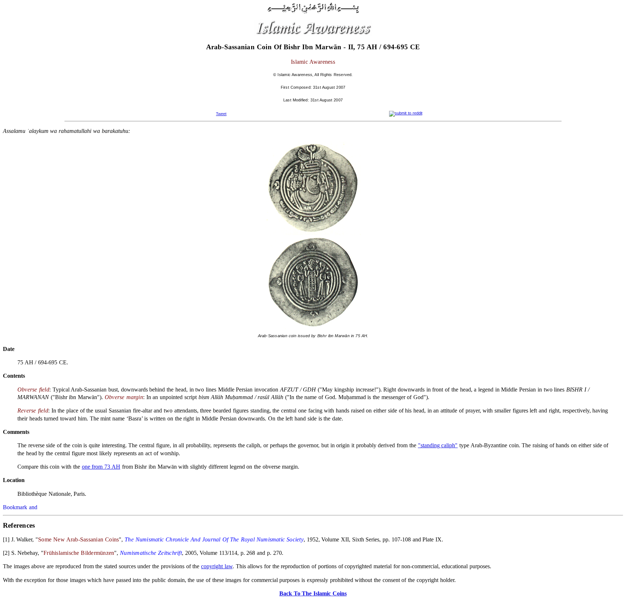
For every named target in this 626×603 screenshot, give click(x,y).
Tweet (221, 114)
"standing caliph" (438, 445)
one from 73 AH (101, 467)
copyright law (217, 566)
